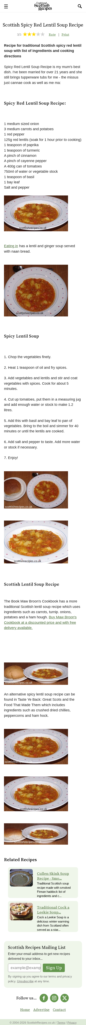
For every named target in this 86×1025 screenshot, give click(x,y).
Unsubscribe (25, 981)
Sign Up (54, 968)
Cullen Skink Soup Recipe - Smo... (53, 876)
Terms (61, 1022)
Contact (59, 1009)
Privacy (72, 1022)
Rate (52, 34)
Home (25, 1009)
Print (65, 34)
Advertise (41, 1009)
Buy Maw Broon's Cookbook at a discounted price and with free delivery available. (40, 622)
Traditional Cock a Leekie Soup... (53, 910)
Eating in (11, 246)
